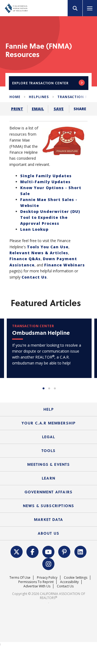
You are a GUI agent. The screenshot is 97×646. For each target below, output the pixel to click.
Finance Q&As (25, 258)
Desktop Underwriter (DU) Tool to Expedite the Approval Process (50, 217)
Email (38, 108)
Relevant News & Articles (38, 252)
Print (17, 108)
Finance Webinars (64, 264)
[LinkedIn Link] (80, 551)
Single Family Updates (46, 175)
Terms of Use (19, 577)
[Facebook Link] (32, 551)
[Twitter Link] (16, 551)
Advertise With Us (36, 586)
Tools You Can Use (47, 246)
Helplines (39, 97)
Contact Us (34, 277)
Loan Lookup (34, 229)
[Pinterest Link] (64, 551)
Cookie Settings (75, 577)
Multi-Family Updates (45, 181)
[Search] (75, 8)
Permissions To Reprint (36, 582)
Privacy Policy (47, 577)
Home (14, 97)
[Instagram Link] (48, 563)
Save (59, 108)
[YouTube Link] (48, 551)
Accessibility (69, 582)
